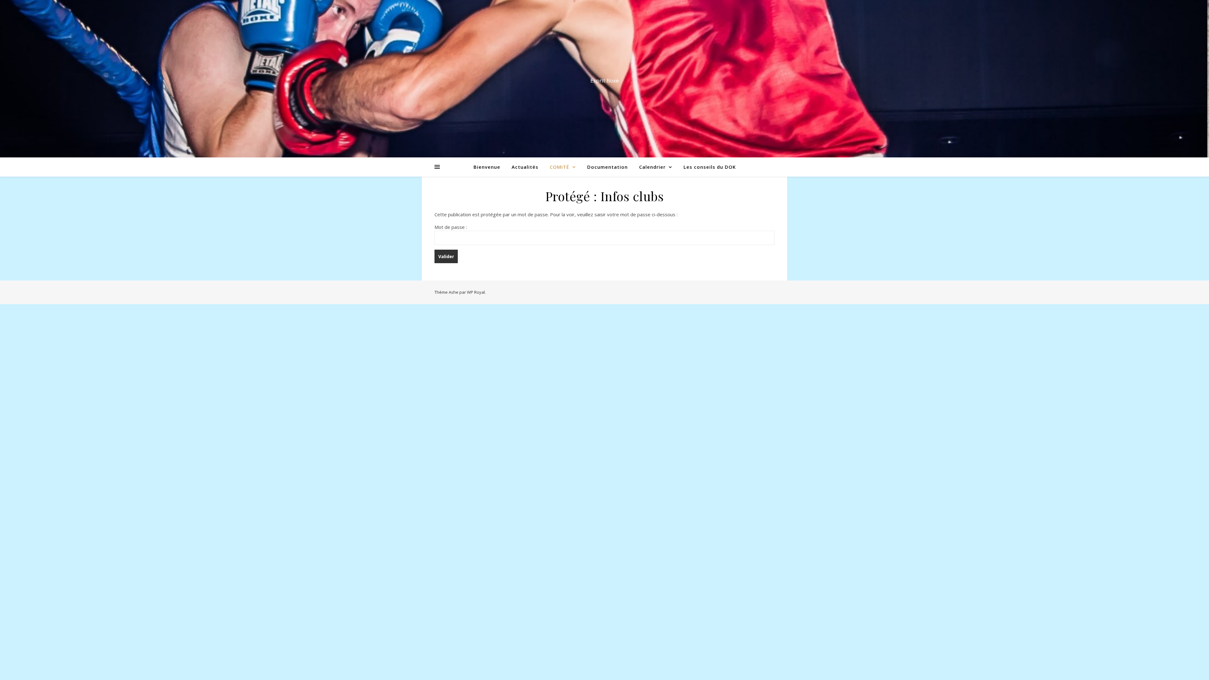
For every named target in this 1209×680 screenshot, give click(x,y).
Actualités (525, 167)
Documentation (607, 167)
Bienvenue (487, 167)
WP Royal (476, 292)
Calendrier (652, 167)
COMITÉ (559, 167)
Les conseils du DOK (710, 167)
